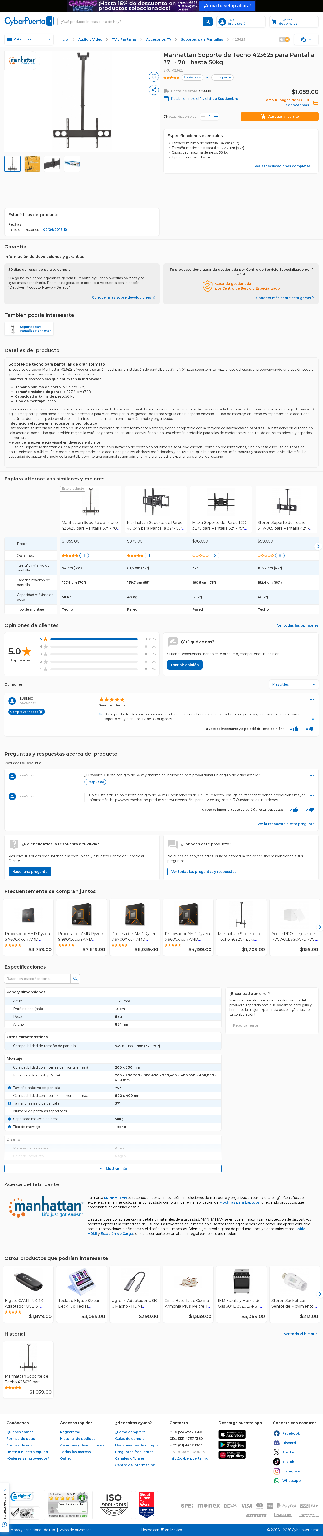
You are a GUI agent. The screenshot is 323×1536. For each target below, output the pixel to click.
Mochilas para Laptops (239, 1202)
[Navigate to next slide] (316, 927)
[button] (114, 1505)
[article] (161, 779)
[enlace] (232, 1434)
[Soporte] (306, 39)
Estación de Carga (117, 1233)
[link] (90, 509)
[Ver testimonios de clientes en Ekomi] (68, 1505)
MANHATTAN (115, 1198)
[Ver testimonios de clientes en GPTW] (146, 1505)
